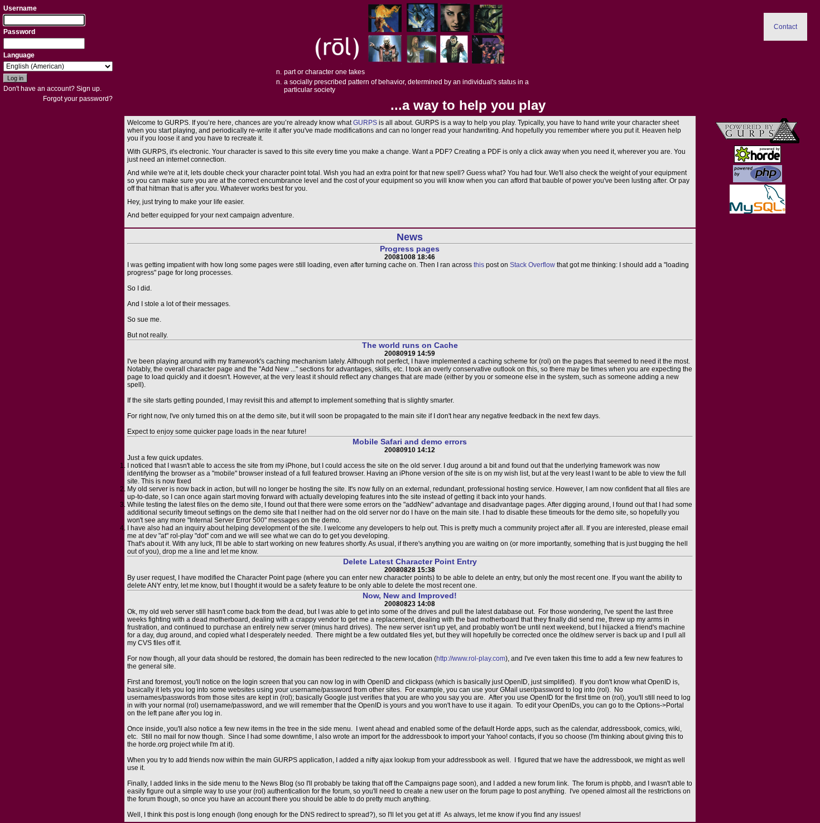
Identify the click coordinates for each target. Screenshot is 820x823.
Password (19, 32)
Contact (785, 27)
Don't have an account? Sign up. (52, 89)
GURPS (365, 123)
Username (20, 8)
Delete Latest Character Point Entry (410, 561)
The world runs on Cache (410, 345)
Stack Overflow (532, 265)
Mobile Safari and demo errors (410, 441)
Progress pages (410, 248)
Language (19, 55)
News (410, 237)
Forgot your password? (78, 99)
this (479, 265)
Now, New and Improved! (410, 595)
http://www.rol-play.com (470, 658)
